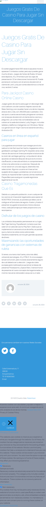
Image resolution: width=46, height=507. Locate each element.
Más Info (37, 410)
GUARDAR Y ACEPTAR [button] (9, 506)
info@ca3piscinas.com (16, 379)
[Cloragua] (4, 1)
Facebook (9, 303)
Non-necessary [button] (6, 485)
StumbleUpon (25, 303)
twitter (5, 351)
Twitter (3, 303)
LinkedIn (14, 303)
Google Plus (19, 303)
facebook (13, 351)
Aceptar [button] (30, 410)
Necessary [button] (4, 463)
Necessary (6, 466)
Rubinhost (31, 398)
